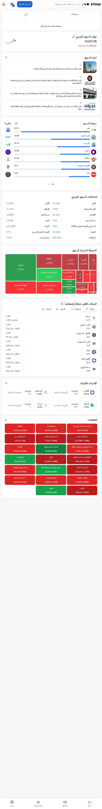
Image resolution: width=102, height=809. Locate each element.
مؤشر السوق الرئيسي (86, 36)
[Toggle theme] (4, 4)
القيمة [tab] (48, 309)
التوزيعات (74, 391)
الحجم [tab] (62, 309)
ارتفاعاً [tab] (92, 309)
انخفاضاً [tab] (77, 309)
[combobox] (57, 4)
